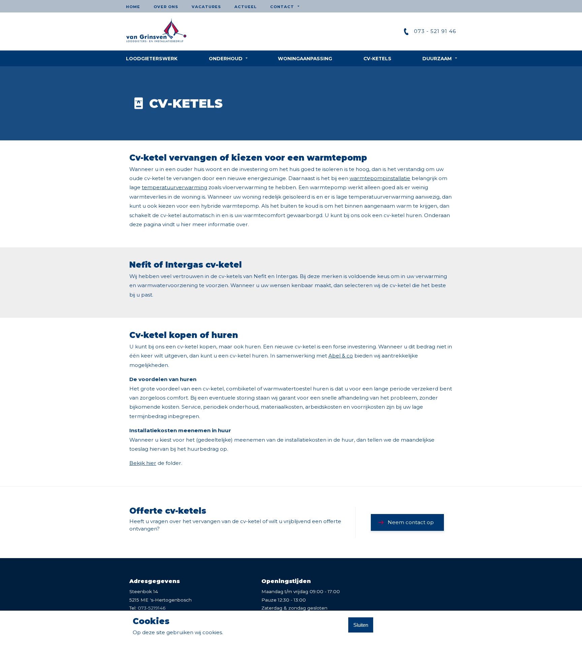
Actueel (245, 6)
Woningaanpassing (305, 58)
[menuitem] (136, 6)
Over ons (166, 6)
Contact (282, 6)
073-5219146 (151, 608)
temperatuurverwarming (174, 187)
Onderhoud (226, 58)
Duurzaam (437, 58)
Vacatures (206, 6)
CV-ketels (377, 58)
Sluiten (360, 625)
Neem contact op (411, 522)
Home (133, 6)
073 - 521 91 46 (435, 31)
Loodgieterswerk (151, 58)
